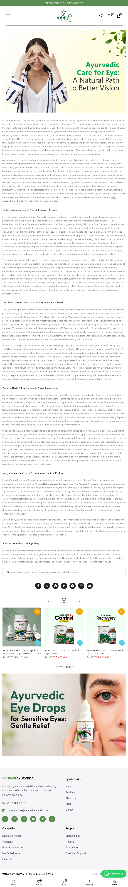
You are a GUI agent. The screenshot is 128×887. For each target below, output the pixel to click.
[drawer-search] (101, 16)
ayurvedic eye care (20, 572)
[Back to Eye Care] (64, 601)
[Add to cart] (80, 643)
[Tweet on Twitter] (47, 586)
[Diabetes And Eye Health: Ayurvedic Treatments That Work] (48, 601)
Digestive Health (11, 835)
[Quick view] (38, 636)
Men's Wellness (11, 853)
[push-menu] (8, 16)
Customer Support (76, 853)
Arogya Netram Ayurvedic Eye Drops (54, 484)
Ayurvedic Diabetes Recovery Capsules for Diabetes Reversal (105, 652)
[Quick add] (38, 643)
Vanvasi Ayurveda (88, 484)
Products (70, 792)
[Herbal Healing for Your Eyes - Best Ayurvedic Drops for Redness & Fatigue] (79, 601)
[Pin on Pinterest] (55, 586)
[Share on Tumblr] (64, 586)
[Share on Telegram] (72, 586)
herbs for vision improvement (46, 572)
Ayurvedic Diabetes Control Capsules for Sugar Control (62, 652)
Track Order (72, 847)
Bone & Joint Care (12, 847)
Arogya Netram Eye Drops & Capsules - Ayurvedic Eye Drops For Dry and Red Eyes (21, 652)
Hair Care (7, 859)
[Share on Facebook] (38, 586)
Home (69, 786)
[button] (5, 610)
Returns (70, 841)
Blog (68, 804)
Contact (70, 809)
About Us (71, 798)
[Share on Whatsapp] (81, 586)
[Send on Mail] (90, 586)
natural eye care (70, 572)
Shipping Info (73, 835)
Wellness (7, 841)
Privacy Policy (99, 874)
